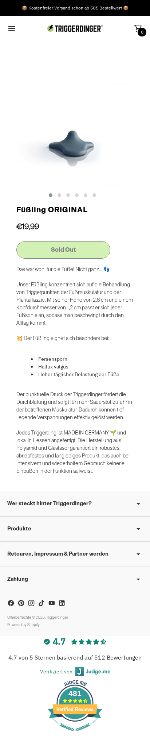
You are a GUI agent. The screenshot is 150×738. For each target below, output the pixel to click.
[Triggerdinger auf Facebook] (11, 603)
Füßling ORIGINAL (52, 210)
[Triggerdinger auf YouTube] (51, 603)
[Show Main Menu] (12, 28)
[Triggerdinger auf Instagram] (31, 603)
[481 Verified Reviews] (75, 734)
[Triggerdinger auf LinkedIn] (62, 603)
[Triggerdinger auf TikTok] (41, 603)
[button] (50, 195)
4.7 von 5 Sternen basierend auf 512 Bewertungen (75, 657)
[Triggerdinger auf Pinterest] (21, 603)
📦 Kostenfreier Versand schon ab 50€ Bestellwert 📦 (75, 8)
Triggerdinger (57, 617)
